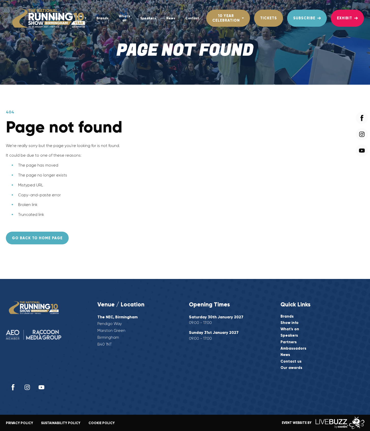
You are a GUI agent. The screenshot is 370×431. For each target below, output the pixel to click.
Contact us (291, 361)
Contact (192, 18)
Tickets (268, 18)
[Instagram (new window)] (27, 387)
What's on (124, 18)
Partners (288, 342)
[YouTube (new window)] (41, 387)
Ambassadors (293, 348)
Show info (289, 323)
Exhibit (344, 18)
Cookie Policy (101, 423)
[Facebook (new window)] (13, 387)
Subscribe (304, 18)
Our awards (291, 368)
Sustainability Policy (60, 423)
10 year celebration (226, 17)
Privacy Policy (19, 423)
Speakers (148, 18)
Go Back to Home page (37, 238)
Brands (103, 18)
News (170, 18)
